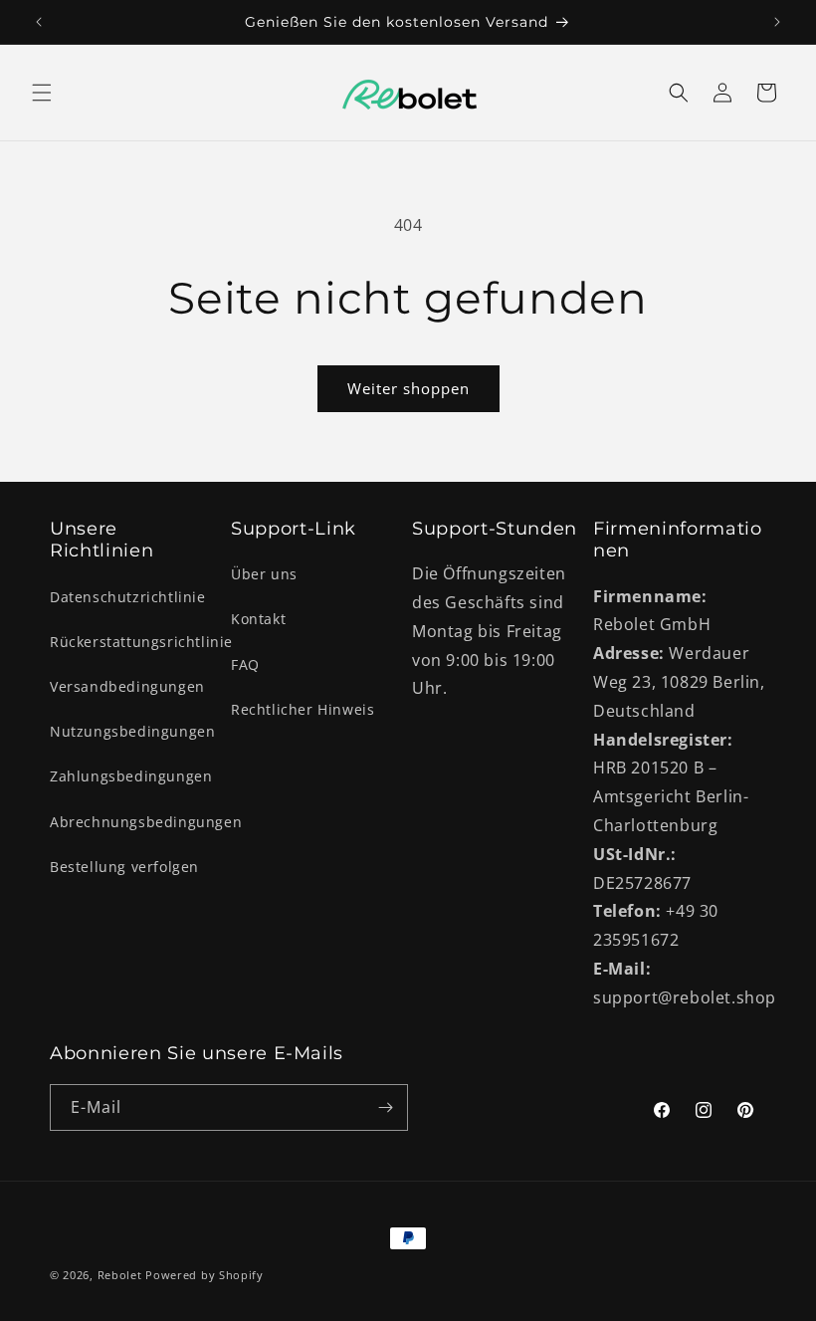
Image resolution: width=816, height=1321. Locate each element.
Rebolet (120, 1274)
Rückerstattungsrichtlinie (141, 641)
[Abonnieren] (385, 1107)
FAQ (245, 664)
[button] (42, 92)
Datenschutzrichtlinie (128, 596)
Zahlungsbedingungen (131, 776)
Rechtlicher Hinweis (302, 709)
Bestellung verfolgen (124, 866)
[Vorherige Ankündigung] (39, 22)
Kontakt (258, 618)
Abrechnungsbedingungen (146, 821)
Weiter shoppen (408, 388)
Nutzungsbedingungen (132, 731)
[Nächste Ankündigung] (777, 22)
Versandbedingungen (127, 686)
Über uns (264, 573)
